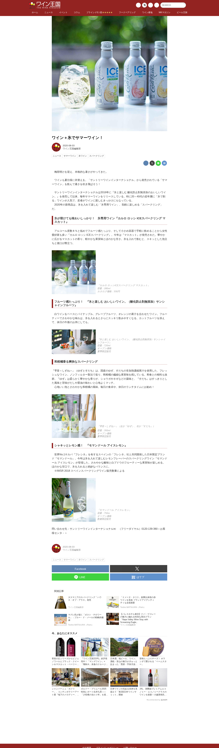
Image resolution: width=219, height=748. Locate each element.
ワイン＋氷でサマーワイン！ (77, 137)
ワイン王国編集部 (72, 148)
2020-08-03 (69, 145)
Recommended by (153, 700)
